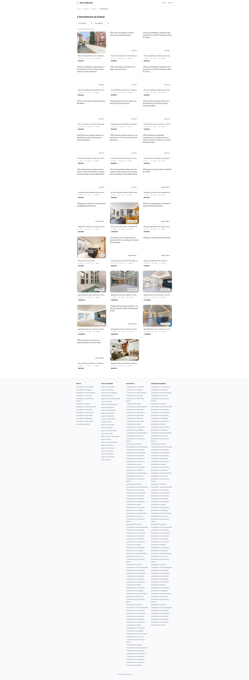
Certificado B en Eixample (159, 430)
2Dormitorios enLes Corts (134, 436)
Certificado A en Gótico (158, 424)
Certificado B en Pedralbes (159, 458)
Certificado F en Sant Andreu (160, 613)
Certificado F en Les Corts (159, 596)
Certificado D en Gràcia (158, 524)
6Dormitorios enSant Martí (135, 616)
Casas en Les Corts (107, 396)
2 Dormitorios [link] (103, 9)
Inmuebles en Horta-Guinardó (86, 407)
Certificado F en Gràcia (158, 605)
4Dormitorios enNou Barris (135, 530)
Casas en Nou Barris (107, 407)
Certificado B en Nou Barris (160, 450)
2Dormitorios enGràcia (134, 444)
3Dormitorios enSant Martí (135, 496)
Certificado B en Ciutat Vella (160, 427)
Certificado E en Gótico (158, 585)
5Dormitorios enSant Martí (135, 576)
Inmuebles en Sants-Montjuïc (86, 393)
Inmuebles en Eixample (84, 390)
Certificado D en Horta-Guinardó (161, 527)
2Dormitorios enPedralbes (135, 458)
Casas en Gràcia (106, 401)
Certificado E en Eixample (159, 550)
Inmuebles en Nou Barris (84, 410)
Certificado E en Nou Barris (160, 570)
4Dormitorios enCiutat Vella (135, 507)
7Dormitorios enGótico (133, 665)
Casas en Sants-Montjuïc (109, 393)
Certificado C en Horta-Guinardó (161, 487)
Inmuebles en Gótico (83, 424)
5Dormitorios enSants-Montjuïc (136, 553)
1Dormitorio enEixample (134, 390)
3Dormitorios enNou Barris (135, 490)
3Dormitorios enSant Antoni (135, 502)
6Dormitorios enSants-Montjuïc (136, 594)
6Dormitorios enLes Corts (134, 596)
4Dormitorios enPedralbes (135, 539)
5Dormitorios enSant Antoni (135, 582)
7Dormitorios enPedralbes (135, 659)
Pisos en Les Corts (107, 433)
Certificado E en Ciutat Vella (160, 548)
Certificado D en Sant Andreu (160, 533)
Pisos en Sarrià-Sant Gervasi (110, 436)
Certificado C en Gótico (158, 504)
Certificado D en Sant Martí (160, 536)
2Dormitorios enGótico (133, 464)
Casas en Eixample (107, 390)
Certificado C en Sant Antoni (160, 502)
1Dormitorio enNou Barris (135, 410)
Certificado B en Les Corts (159, 436)
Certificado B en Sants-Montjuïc (161, 433)
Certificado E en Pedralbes (159, 579)
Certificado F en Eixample (159, 591)
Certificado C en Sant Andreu (160, 493)
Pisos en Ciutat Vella (107, 425)
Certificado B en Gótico (158, 464)
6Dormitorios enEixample (134, 591)
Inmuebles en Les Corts (84, 396)
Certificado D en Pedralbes (159, 539)
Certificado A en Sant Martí (159, 415)
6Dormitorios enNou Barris (135, 610)
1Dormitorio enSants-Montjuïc (136, 393)
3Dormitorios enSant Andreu (136, 493)
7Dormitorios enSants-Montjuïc (136, 634)
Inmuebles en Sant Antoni (84, 421)
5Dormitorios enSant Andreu (136, 573)
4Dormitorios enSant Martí (135, 536)
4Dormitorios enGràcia (134, 524)
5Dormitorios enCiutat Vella (135, 548)
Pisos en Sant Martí (107, 451)
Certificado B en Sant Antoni (160, 461)
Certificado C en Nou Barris (160, 490)
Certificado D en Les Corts (159, 516)
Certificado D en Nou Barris (160, 530)
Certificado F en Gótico (158, 625)
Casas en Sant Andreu (108, 410)
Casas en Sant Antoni (108, 419)
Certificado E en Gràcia (158, 564)
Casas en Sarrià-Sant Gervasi (110, 398)
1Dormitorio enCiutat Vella (135, 387)
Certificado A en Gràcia (158, 404)
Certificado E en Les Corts (159, 556)
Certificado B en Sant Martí (159, 456)
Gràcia (94, 9)
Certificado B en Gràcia (158, 444)
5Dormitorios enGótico (133, 585)
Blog (164, 3)
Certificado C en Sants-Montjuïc (161, 473)
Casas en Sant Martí (107, 413)
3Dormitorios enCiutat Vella (135, 467)
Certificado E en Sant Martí (159, 576)
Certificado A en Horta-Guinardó (161, 407)
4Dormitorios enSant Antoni (135, 542)
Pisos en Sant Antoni (107, 457)
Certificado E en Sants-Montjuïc (161, 553)
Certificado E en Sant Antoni (160, 582)
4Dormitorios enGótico (133, 545)
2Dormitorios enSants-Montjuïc (136, 433)
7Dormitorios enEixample (134, 631)
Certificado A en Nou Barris (160, 410)
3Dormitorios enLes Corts (134, 476)
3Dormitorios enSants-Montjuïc (136, 473)
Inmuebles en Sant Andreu (85, 412)
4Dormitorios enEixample (134, 510)
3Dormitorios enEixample (134, 470)
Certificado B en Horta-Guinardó (161, 447)
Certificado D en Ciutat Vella (160, 507)
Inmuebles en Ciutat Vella (84, 387)
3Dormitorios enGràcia (134, 484)
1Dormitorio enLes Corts (134, 396)
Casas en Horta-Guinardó (109, 404)
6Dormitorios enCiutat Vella (135, 588)
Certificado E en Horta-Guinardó (161, 567)
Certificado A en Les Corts (159, 396)
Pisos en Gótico (106, 460)
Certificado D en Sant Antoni (160, 542)
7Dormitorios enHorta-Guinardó (137, 648)
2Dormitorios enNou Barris (135, 450)
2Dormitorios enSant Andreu (136, 453)
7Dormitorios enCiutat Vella (135, 628)
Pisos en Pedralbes (107, 454)
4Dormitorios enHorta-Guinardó (137, 527)
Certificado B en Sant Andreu (160, 453)
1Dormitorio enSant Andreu (135, 412)
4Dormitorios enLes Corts (134, 516)
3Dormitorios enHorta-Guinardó (137, 487)
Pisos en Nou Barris (107, 445)
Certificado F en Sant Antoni (160, 622)
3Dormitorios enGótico (133, 504)
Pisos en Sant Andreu (108, 448)
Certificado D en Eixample (159, 510)
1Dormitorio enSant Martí (134, 415)
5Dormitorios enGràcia (134, 564)
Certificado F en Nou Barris (159, 610)
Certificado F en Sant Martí (159, 616)
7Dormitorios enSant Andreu (136, 653)
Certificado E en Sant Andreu (160, 573)
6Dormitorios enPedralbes (135, 619)
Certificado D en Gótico (158, 545)
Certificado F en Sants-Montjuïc (161, 594)
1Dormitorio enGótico (133, 424)
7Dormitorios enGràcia (134, 645)
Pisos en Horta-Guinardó (109, 442)
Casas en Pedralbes (107, 416)
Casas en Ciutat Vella (108, 387)
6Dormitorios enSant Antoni (135, 622)
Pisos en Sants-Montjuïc (109, 430)
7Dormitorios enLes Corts (134, 637)
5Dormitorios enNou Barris (135, 570)
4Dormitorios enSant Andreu (136, 533)
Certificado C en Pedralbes (159, 499)
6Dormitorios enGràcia (134, 605)
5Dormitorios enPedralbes (135, 579)
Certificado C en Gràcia (158, 484)
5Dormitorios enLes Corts (134, 556)
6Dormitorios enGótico (133, 625)
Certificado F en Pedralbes (159, 619)
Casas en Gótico (106, 422)
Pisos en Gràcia (106, 439)
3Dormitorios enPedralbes (135, 499)
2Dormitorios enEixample (134, 430)
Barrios (170, 3)
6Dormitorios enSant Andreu (136, 613)
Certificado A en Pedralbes (159, 418)
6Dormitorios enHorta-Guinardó (137, 607)
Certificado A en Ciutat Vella (160, 387)
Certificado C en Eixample (159, 470)
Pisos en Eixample (107, 428)
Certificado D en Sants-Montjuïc (161, 513)
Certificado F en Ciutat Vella (160, 588)
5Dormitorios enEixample (134, 550)
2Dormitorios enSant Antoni (135, 461)
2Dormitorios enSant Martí (135, 456)
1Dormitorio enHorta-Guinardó (136, 407)
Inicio (79, 9)
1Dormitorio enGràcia (133, 404)
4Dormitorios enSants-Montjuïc (136, 513)
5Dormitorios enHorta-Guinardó (137, 567)
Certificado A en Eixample (159, 390)
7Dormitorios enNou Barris (135, 651)
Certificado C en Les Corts (159, 476)
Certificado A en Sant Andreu (160, 412)
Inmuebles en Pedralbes (84, 418)
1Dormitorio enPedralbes (134, 418)
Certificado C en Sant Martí (159, 496)
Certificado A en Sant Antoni (160, 421)
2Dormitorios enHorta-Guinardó (137, 447)
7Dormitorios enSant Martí (135, 656)
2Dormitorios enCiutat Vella (135, 427)
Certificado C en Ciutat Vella (160, 467)
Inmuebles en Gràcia (83, 404)
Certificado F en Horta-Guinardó (161, 607)
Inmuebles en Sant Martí (84, 415)
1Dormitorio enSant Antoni (135, 421)
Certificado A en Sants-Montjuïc (161, 393)
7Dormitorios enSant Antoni (135, 662)
